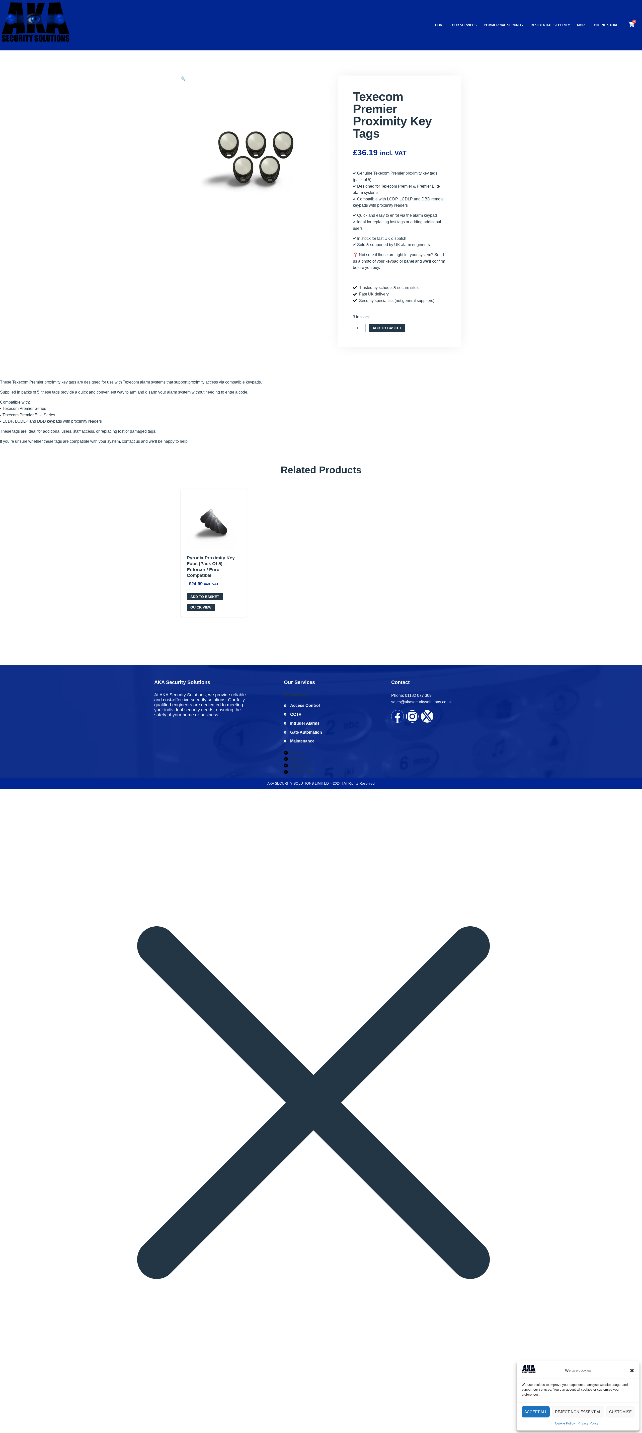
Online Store (606, 25)
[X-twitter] (427, 716)
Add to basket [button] (204, 597)
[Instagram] (412, 716)
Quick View (200, 607)
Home (440, 25)
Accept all (535, 1412)
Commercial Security (504, 25)
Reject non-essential (578, 1412)
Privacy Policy (588, 1423)
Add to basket (387, 328)
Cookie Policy (565, 1423)
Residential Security (550, 25)
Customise (620, 1412)
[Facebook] (397, 716)
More (582, 25)
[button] (631, 1370)
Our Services (464, 25)
